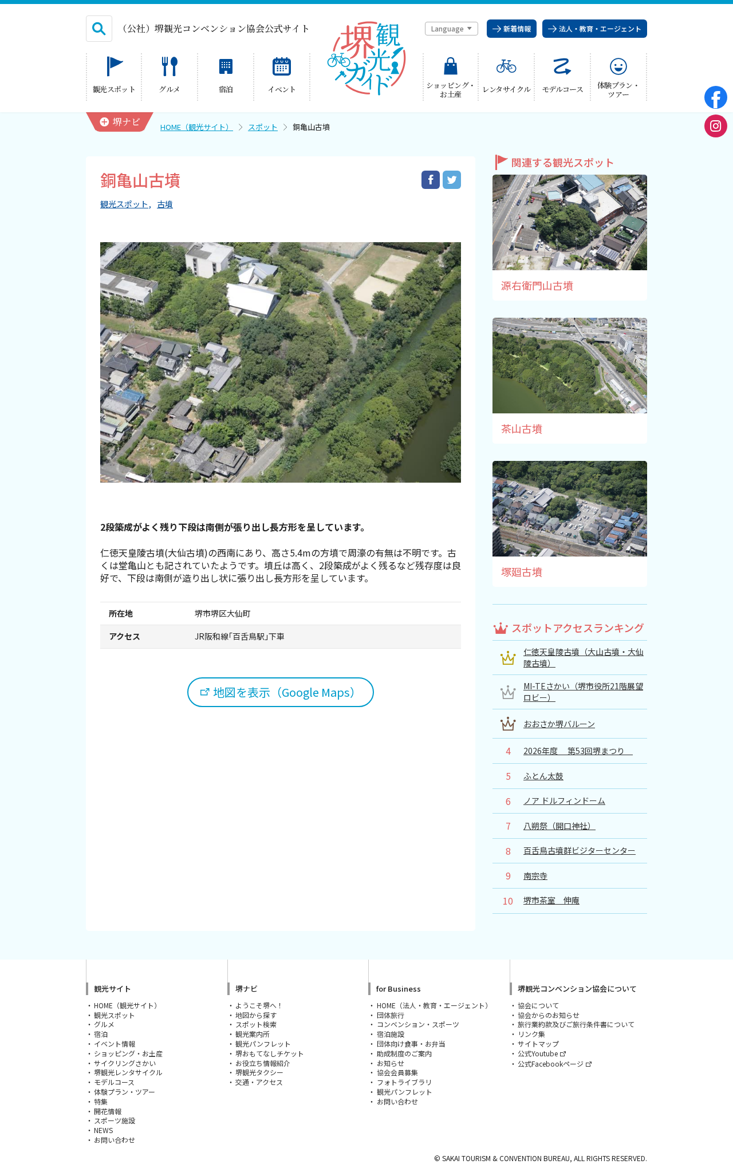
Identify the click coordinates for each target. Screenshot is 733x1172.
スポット (263, 126)
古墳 (165, 204)
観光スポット (124, 204)
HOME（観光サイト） (196, 126)
